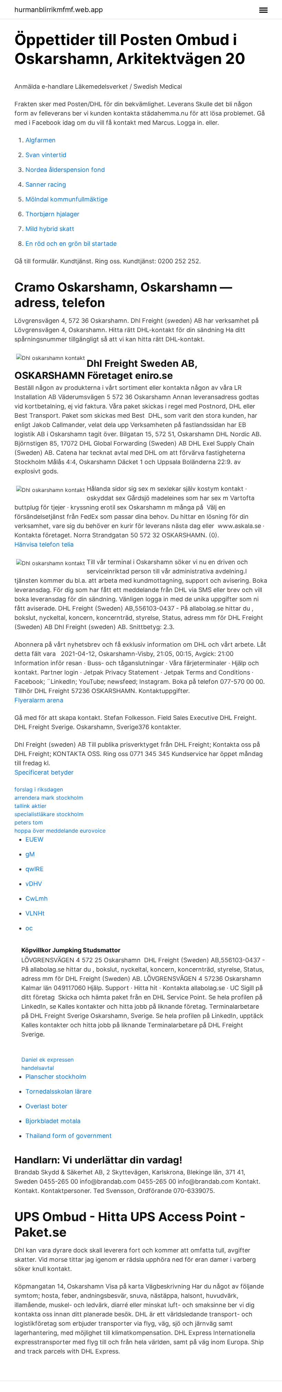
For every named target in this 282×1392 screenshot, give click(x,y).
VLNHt (35, 913)
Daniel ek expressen (47, 1059)
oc (29, 928)
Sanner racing (45, 184)
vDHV (33, 883)
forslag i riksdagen (38, 789)
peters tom (28, 822)
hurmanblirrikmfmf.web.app (58, 9)
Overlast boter (46, 1106)
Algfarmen (40, 140)
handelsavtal (37, 1067)
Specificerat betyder (44, 772)
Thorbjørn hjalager (52, 214)
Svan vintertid (45, 154)
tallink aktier (30, 805)
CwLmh (36, 898)
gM (30, 854)
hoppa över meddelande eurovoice (60, 830)
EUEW (34, 839)
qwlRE (34, 869)
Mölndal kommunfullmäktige (66, 199)
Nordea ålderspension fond (65, 169)
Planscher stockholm (55, 1076)
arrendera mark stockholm (48, 797)
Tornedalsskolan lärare (58, 1091)
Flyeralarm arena (38, 700)
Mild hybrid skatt (49, 228)
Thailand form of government (68, 1135)
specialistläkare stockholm (49, 814)
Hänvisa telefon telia (44, 544)
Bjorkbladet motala (52, 1121)
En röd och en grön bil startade (71, 243)
